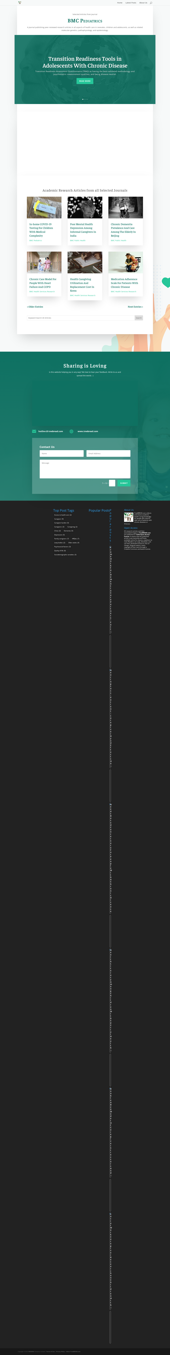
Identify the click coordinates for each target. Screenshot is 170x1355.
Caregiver (59, 519)
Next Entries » (135, 306)
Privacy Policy (60, 1351)
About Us (143, 3)
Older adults (73, 543)
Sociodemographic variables (65, 555)
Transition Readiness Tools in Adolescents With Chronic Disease (85, 62)
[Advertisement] (85, 144)
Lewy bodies (59, 543)
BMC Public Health (77, 240)
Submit (124, 483)
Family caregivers (61, 539)
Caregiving (72, 527)
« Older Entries (35, 306)
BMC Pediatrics (35, 240)
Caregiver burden (61, 523)
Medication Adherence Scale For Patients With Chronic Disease (124, 282)
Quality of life (60, 551)
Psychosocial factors (62, 547)
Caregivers (59, 527)
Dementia (68, 531)
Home (119, 3)
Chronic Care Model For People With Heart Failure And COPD (42, 282)
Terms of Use (50, 1351)
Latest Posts (131, 3)
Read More (85, 81)
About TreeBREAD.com (73, 1351)
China (57, 531)
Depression (59, 535)
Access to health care (63, 515)
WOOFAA (31, 1351)
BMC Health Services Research (42, 291)
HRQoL (75, 539)
